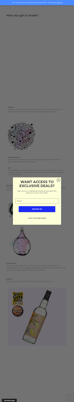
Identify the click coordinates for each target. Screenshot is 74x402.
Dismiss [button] (59, 2)
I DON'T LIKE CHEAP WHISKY (37, 218)
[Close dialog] (58, 180)
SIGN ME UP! (37, 209)
